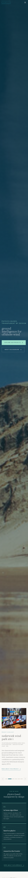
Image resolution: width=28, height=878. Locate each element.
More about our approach (13, 865)
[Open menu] (25, 2)
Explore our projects (13, 342)
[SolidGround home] (5, 2)
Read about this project (10, 769)
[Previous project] (3, 779)
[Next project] (25, 779)
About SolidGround (12, 349)
